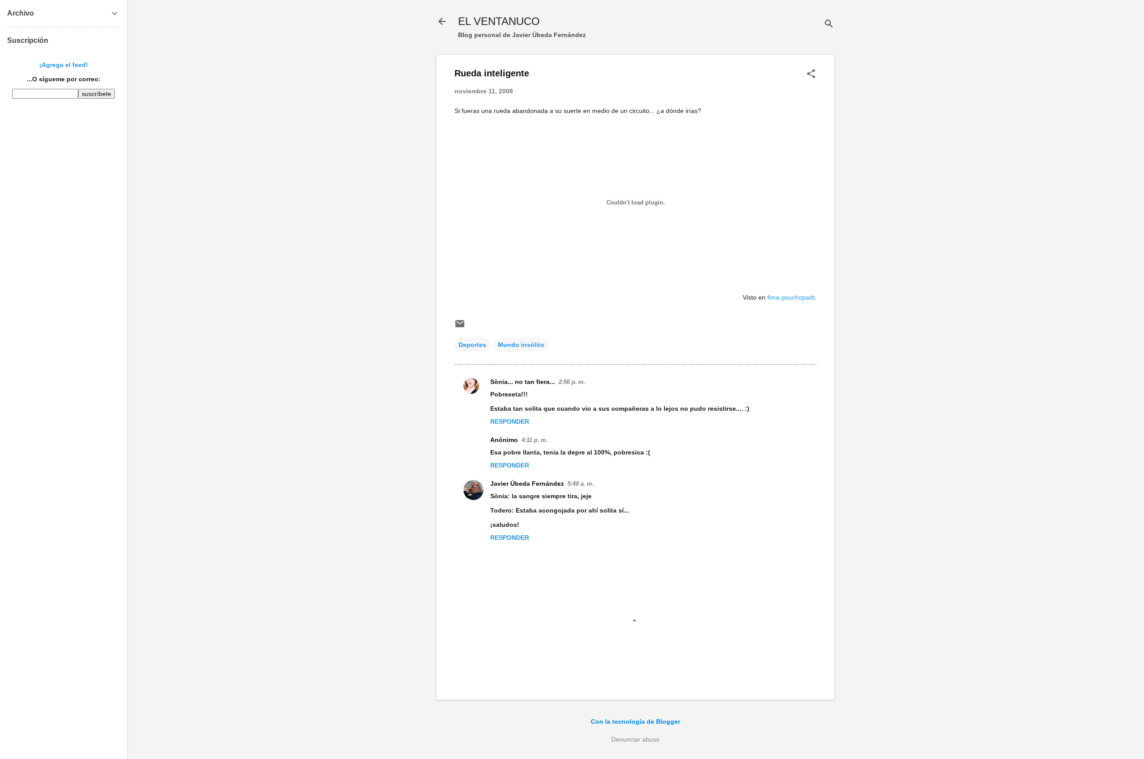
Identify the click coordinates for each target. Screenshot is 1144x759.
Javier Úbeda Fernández (527, 483)
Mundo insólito (521, 344)
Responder (509, 421)
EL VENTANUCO (499, 21)
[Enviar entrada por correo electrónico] (459, 326)
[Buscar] (829, 24)
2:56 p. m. (572, 382)
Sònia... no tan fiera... (522, 381)
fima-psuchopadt (791, 297)
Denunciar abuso (635, 739)
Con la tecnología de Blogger (635, 721)
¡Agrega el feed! (63, 64)
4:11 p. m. (535, 440)
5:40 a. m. (581, 483)
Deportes (472, 344)
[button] (811, 74)
